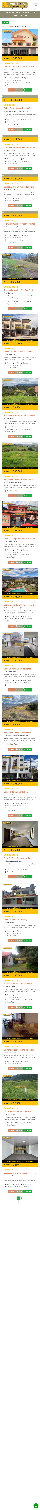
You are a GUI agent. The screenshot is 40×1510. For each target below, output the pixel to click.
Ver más (11, 90)
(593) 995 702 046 (14, 12)
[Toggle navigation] (35, 5)
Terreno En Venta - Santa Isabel (18, 733)
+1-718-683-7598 (21, 15)
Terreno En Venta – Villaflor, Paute (19, 290)
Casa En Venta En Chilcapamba (17, 669)
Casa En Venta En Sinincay (15, 920)
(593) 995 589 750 (27, 12)
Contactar (19, 90)
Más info (28, 90)
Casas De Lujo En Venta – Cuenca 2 (19, 351)
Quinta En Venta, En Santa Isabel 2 (19, 605)
